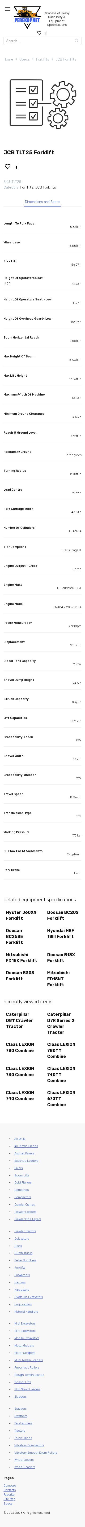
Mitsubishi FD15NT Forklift (58, 978)
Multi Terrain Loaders (28, 1360)
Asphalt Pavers (24, 1153)
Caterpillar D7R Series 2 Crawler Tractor (60, 1023)
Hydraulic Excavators (28, 1297)
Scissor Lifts (22, 1382)
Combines (21, 1190)
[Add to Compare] (17, 166)
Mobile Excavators (26, 1338)
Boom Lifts (21, 1175)
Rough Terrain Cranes (29, 1375)
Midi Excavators (24, 1323)
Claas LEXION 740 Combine (20, 1095)
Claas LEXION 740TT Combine (61, 1074)
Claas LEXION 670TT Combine (61, 1098)
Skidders (20, 1396)
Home (8, 59)
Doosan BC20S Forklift (63, 915)
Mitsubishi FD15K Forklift (21, 957)
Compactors (22, 1197)
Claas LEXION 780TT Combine (61, 1050)
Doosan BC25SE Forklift (14, 936)
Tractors (19, 1430)
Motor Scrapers (24, 1353)
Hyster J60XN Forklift (21, 915)
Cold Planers (22, 1182)
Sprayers (20, 1408)
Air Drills (19, 1138)
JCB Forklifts (65, 59)
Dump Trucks (23, 1253)
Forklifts (42, 59)
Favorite (9, 1494)
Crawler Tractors (25, 1231)
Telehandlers (23, 1423)
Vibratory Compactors (29, 1445)
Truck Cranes (23, 1438)
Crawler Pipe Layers (27, 1219)
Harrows (20, 1282)
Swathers (20, 1416)
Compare (10, 1485)
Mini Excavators (24, 1331)
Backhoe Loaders (26, 1160)
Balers (18, 1168)
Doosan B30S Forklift (20, 975)
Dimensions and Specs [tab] (42, 202)
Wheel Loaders (24, 1467)
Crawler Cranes (24, 1204)
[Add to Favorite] (8, 166)
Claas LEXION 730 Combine (20, 1071)
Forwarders (22, 1275)
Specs (25, 59)
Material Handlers (26, 1311)
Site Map (9, 1499)
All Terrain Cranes (26, 1146)
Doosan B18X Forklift (61, 957)
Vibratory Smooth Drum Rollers (35, 1452)
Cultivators (21, 1238)
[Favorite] (39, 33)
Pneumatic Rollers (26, 1367)
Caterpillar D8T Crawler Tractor (19, 1020)
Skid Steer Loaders (27, 1389)
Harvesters (21, 1289)
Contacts (10, 1490)
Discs (18, 1246)
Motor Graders (24, 1345)
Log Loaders (23, 1304)
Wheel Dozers (24, 1459)
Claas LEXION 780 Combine (20, 1047)
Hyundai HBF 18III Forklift (60, 933)
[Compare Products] (46, 33)
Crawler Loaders (25, 1212)
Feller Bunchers (25, 1260)
